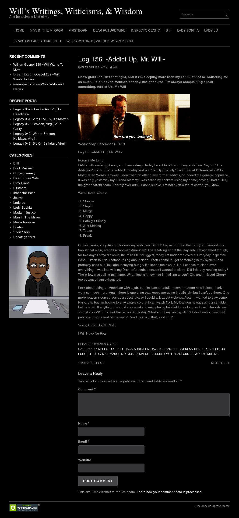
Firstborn (78, 30)
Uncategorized (24, 237)
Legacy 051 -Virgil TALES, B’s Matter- (41, 119)
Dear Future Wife (109, 30)
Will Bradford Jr (179, 354)
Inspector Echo (145, 30)
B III (169, 30)
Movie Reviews (24, 222)
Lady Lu (211, 30)
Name (83, 423)
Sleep (149, 354)
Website (84, 460)
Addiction (141, 349)
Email (83, 441)
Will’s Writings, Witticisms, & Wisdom (75, 10)
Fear (167, 349)
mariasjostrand (24, 84)
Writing (212, 354)
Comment (86, 389)
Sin (141, 354)
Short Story (21, 232)
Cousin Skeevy (24, 173)
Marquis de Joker (124, 354)
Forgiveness (183, 349)
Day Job (156, 349)
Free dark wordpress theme (212, 506)
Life (91, 354)
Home (19, 30)
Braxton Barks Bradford (37, 41)
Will (116, 67)
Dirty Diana (21, 183)
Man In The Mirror (46, 30)
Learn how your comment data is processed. (170, 492)
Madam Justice (24, 212)
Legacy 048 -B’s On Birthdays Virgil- (40, 143)
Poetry (18, 227)
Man (105, 354)
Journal (18, 198)
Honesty (200, 349)
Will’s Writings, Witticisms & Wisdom (100, 41)
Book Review (22, 168)
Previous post (92, 363)
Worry (200, 354)
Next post (219, 363)
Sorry (160, 354)
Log (98, 354)
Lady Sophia (188, 30)
